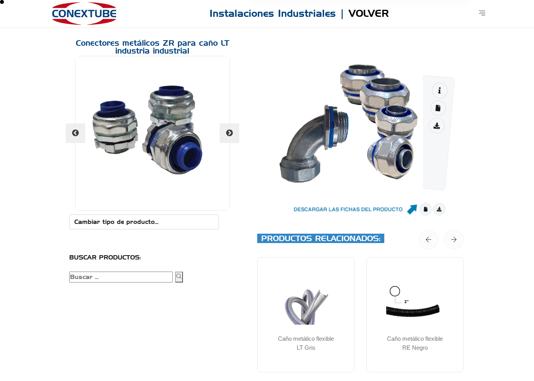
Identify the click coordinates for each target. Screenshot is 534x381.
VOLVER (369, 13)
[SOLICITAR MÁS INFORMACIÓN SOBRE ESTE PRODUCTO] (439, 90)
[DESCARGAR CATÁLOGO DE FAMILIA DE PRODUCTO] (436, 125)
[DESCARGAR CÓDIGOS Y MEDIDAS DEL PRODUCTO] (438, 108)
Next (229, 133)
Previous (75, 133)
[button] (428, 239)
